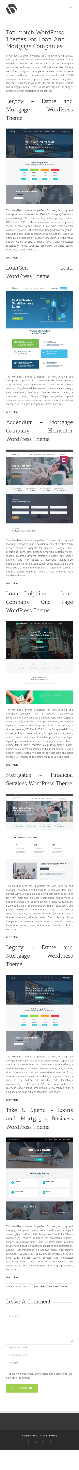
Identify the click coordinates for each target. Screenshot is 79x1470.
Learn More (12, 257)
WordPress (41, 1286)
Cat (11, 1286)
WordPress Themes (57, 1286)
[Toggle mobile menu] (71, 6)
